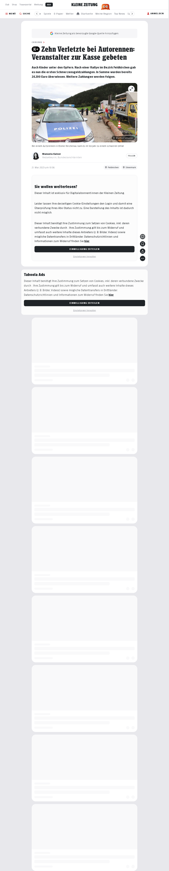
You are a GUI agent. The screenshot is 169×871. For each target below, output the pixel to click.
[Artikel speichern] (141, 244)
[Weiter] (132, 13)
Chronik (36, 42)
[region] (84, 13)
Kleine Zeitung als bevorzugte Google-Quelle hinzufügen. (85, 33)
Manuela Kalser (50, 154)
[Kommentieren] (141, 236)
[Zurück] (37, 13)
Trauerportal (25, 4)
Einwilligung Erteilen (83, 249)
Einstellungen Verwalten (83, 256)
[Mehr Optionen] (141, 258)
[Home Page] (84, 4)
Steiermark (129, 167)
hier (85, 241)
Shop (14, 4)
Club (7, 4)
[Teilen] (141, 251)
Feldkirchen (112, 167)
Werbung (38, 4)
